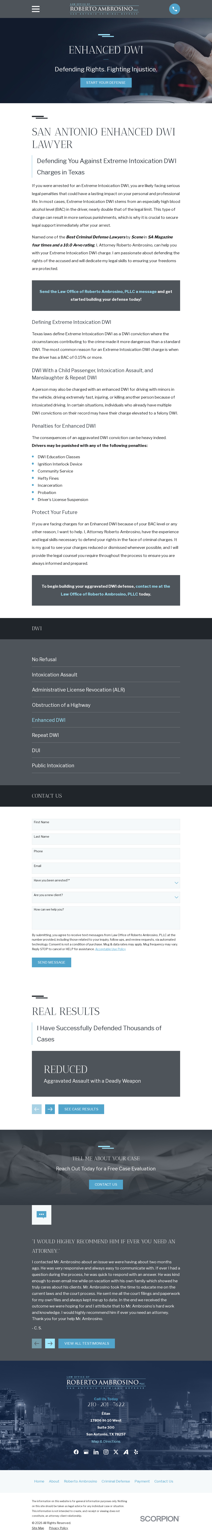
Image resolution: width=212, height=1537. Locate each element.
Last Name (41, 836)
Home (39, 1481)
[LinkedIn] (96, 1451)
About (54, 1481)
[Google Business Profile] (86, 1451)
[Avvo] (125, 1451)
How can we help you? (49, 909)
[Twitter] (115, 1451)
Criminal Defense (116, 1481)
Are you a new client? (48, 895)
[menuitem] (106, 659)
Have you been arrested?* (52, 880)
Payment (142, 1481)
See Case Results (81, 1109)
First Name (41, 822)
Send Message (51, 962)
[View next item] (50, 1109)
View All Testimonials (86, 1343)
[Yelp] (136, 1451)
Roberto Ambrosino (80, 1481)
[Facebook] (76, 1451)
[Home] (104, 9)
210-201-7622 (106, 1404)
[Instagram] (106, 1451)
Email (37, 866)
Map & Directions (106, 1441)
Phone (38, 851)
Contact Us (106, 1184)
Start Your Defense (106, 83)
